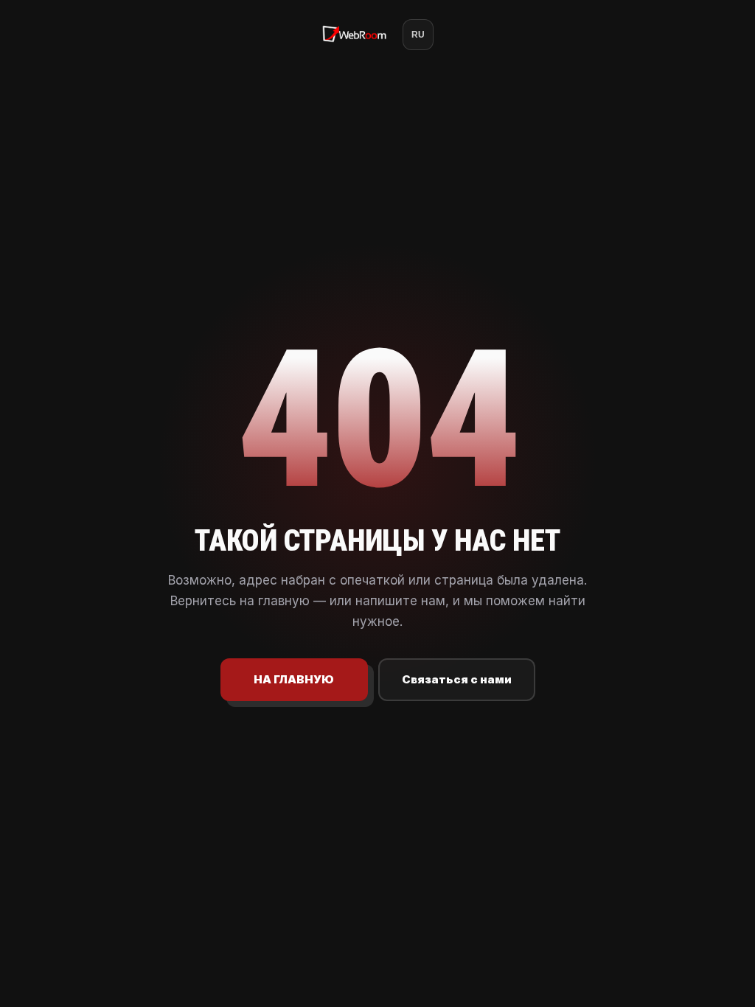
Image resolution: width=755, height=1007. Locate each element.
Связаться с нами (457, 679)
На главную (294, 679)
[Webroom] (354, 35)
